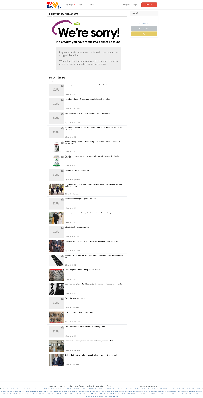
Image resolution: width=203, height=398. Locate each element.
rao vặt (6, 388)
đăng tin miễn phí (21, 388)
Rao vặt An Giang (117, 388)
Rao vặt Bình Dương (187, 388)
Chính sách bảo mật (95, 386)
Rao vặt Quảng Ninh (158, 393)
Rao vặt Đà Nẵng (82, 388)
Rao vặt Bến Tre (178, 388)
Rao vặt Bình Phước (197, 388)
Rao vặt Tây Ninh (194, 393)
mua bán (27, 388)
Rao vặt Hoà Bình (144, 391)
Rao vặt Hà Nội (73, 388)
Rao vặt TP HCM (90, 388)
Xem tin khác (145, 24)
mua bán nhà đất (33, 388)
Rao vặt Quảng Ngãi (148, 393)
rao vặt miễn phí (12, 388)
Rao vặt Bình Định (14, 391)
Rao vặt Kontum (180, 391)
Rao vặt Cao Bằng (31, 391)
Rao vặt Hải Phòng (99, 388)
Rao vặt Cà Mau (23, 391)
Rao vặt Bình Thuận (5, 391)
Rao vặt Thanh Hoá (105, 396)
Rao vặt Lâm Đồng (197, 391)
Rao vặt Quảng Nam (138, 393)
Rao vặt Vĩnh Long (126, 388)
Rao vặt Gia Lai (40, 391)
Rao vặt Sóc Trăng (177, 393)
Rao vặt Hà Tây (65, 391)
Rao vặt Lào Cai (58, 393)
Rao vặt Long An (66, 393)
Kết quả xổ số (82, 5)
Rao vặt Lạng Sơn (49, 393)
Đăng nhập (126, 5)
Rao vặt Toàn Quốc (65, 388)
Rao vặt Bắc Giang (152, 388)
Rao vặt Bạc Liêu (161, 388)
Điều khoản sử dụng (76, 386)
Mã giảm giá (69, 5)
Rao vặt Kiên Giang (171, 391)
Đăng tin (149, 5)
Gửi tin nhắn (145, 28)
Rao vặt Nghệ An (84, 393)
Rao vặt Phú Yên (119, 393)
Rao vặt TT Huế (114, 396)
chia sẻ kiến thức (56, 388)
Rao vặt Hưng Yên (152, 391)
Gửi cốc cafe (52, 386)
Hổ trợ (63, 386)
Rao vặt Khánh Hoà (162, 391)
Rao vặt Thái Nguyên (95, 396)
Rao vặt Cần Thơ (108, 388)
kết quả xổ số (49, 388)
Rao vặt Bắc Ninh (170, 388)
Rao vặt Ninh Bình (92, 393)
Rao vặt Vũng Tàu (135, 388)
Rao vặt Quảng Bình (128, 393)
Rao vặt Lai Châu (189, 391)
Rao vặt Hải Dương (82, 391)
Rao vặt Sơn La (185, 393)
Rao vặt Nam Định (75, 393)
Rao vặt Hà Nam (57, 391)
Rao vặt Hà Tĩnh (73, 391)
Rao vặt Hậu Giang (134, 391)
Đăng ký (135, 5)
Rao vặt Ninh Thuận (102, 393)
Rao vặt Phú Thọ (111, 393)
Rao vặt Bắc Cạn (143, 388)
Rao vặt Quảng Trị (168, 393)
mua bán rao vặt (41, 388)
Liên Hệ (108, 386)
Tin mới (91, 5)
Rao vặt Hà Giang (48, 391)
